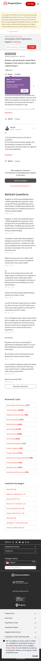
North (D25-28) (11, 489)
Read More (8, 113)
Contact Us (9, 551)
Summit (20, 591)
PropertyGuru (9, 613)
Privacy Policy (10, 648)
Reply (18, 119)
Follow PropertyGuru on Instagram (16, 542)
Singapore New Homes (12, 632)
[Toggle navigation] (38, 4)
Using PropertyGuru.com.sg (17, 472)
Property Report (20, 599)
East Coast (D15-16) (13, 499)
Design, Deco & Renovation (17, 415)
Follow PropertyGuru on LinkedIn (22, 542)
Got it (24, 91)
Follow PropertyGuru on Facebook (13, 542)
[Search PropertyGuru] (35, 568)
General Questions (15, 420)
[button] (34, 547)
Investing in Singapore (16, 443)
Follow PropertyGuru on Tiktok (28, 542)
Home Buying (14, 429)
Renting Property (14, 467)
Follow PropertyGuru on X (25, 542)
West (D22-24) (11, 518)
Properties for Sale (11, 623)
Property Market (14, 463)
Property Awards (20, 582)
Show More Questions (20, 386)
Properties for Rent (11, 627)
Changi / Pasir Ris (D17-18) (15, 513)
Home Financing (14, 434)
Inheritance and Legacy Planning (20, 458)
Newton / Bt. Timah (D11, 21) (16, 504)
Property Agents (14, 453)
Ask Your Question (20, 181)
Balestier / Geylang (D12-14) (16, 494)
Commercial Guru (20, 574)
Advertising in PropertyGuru (18, 405)
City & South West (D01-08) (15, 508)
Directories (8, 618)
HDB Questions (10, 54)
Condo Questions (15, 410)
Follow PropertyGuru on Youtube (19, 542)
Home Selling (13, 439)
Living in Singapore (15, 448)
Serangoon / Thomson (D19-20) (17, 523)
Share (18, 74)
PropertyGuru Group (12, 547)
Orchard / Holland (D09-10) (15, 528)
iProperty (20, 605)
